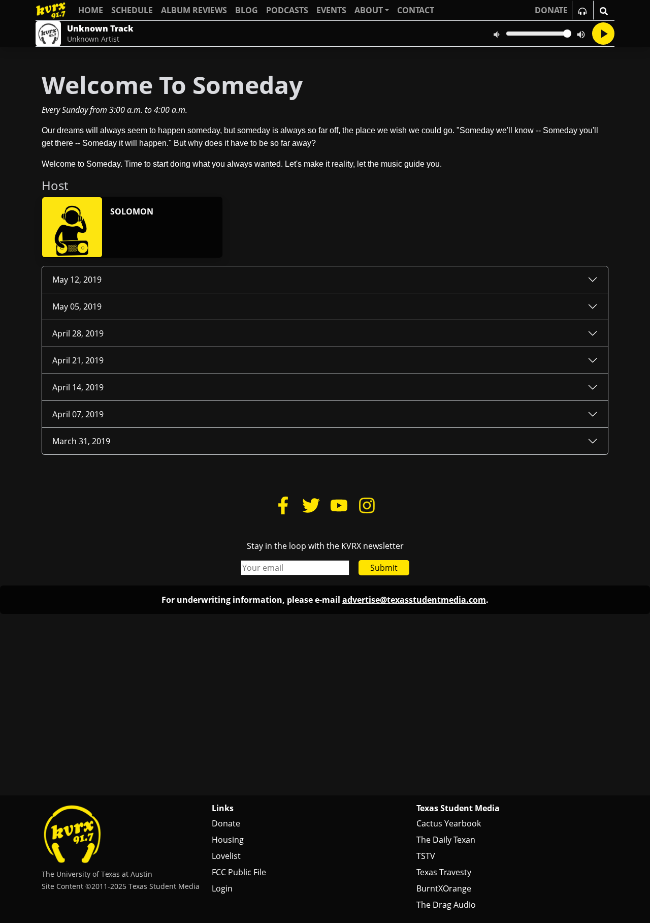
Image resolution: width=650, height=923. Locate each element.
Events (331, 10)
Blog (246, 10)
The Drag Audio (446, 904)
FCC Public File (239, 872)
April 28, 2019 (78, 333)
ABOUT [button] (368, 10)
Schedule (132, 10)
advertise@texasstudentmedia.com (414, 599)
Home (90, 10)
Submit (384, 567)
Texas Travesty (443, 872)
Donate (226, 823)
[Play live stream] (603, 33)
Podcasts (287, 10)
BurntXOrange (443, 888)
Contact (415, 10)
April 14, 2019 (78, 387)
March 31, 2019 (81, 441)
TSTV (425, 856)
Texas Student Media (458, 808)
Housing (228, 839)
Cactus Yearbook (448, 823)
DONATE (551, 10)
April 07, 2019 (78, 414)
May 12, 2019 (77, 279)
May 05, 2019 (77, 306)
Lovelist (226, 856)
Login (222, 888)
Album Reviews (194, 10)
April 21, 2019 (78, 360)
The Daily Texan (445, 839)
